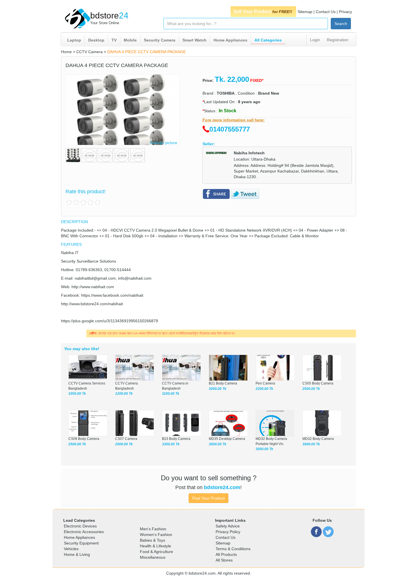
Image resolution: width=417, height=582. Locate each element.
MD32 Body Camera (318, 439)
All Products (226, 554)
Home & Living (77, 554)
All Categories (268, 40)
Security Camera (159, 40)
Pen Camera (265, 383)
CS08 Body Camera (84, 439)
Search (340, 23)
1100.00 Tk (170, 394)
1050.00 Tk (77, 394)
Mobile (130, 40)
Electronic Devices (80, 526)
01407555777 (229, 129)
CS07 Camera (126, 439)
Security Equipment (81, 543)
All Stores (224, 560)
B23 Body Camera (176, 439)
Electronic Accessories (84, 531)
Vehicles (71, 548)
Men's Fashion (153, 529)
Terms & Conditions (233, 548)
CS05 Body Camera (317, 383)
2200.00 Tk (264, 389)
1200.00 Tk (124, 394)
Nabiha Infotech (249, 153)
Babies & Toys (152, 540)
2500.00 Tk (311, 389)
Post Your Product (208, 498)
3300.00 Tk (171, 444)
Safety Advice (228, 526)
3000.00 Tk (217, 389)
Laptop (74, 40)
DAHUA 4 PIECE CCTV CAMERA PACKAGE (146, 51)
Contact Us (326, 11)
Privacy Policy (228, 531)
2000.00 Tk (124, 444)
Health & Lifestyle (155, 546)
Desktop (96, 40)
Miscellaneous (152, 557)
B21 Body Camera (223, 383)
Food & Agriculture (156, 551)
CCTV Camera (89, 51)
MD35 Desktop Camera (227, 439)
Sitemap (305, 11)
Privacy (345, 11)
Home (66, 51)
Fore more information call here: (234, 120)
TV (114, 40)
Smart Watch (194, 40)
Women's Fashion (156, 534)
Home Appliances (230, 40)
